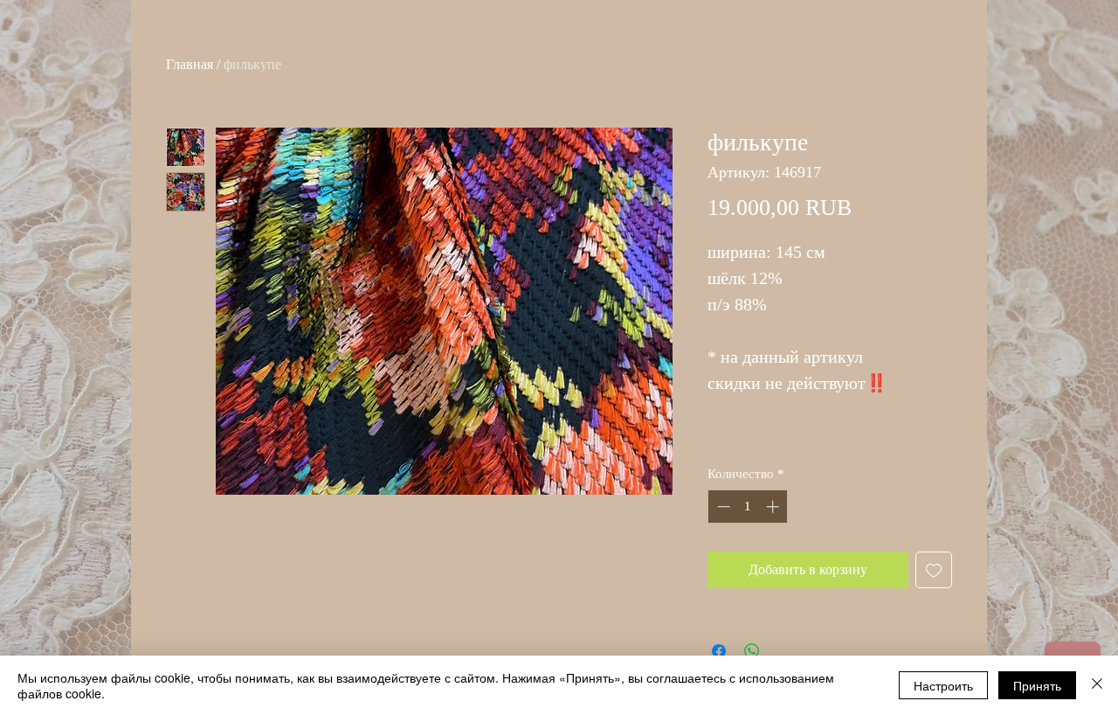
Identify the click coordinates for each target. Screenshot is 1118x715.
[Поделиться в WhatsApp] (752, 651)
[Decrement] (722, 506)
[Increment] (774, 506)
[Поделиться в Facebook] (718, 651)
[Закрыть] (1097, 685)
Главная (189, 64)
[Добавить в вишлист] (933, 570)
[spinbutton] (748, 506)
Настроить (943, 685)
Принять (1037, 685)
